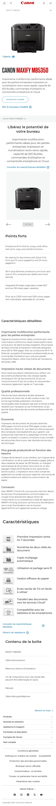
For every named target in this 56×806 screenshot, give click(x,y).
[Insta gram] (21, 795)
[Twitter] (35, 795)
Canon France (27, 789)
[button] (8, 224)
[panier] (4, 3)
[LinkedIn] (28, 795)
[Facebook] (15, 795)
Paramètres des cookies (28, 781)
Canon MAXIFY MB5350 (13, 118)
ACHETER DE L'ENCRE (15, 99)
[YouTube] (41, 795)
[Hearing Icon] (44, 3)
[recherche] (11, 3)
